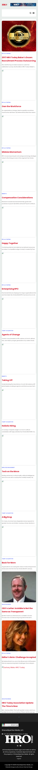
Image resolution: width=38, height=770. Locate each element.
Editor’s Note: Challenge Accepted (19, 657)
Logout (19, 758)
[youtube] (20, 745)
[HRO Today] (19, 725)
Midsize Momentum (11, 152)
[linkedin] (17, 745)
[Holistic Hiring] (19, 404)
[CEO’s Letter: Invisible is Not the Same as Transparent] (19, 587)
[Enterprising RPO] (19, 267)
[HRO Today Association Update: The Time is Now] (19, 681)
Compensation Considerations (17, 197)
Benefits (4, 193)
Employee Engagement (8, 467)
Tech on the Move (10, 471)
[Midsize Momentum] (19, 130)
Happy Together (10, 243)
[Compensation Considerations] (19, 176)
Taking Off (7, 380)
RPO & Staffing (6, 53)
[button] (19, 717)
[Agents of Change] (19, 313)
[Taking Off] (19, 358)
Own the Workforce (11, 106)
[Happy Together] (19, 222)
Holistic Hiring (9, 425)
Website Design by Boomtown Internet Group (19, 767)
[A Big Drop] (19, 495)
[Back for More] (19, 541)
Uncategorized (6, 604)
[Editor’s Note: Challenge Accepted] (19, 635)
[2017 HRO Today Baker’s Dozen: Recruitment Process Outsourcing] (19, 36)
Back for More (9, 562)
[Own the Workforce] (19, 85)
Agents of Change (11, 334)
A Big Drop (7, 517)
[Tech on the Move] (19, 450)
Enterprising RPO (10, 289)
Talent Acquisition (7, 330)
